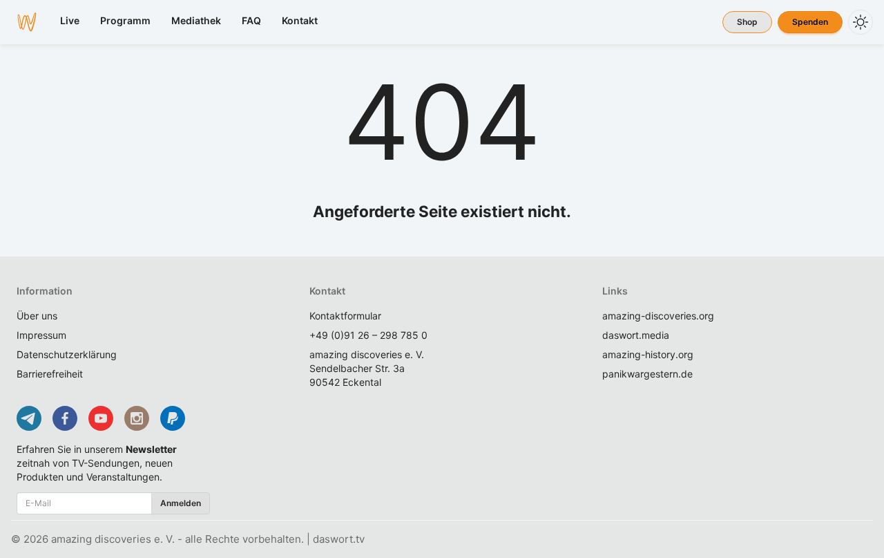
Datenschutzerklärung (67, 354)
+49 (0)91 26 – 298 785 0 (368, 335)
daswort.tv (339, 539)
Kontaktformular (345, 316)
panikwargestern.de (647, 374)
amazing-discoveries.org (658, 316)
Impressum (41, 335)
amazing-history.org (647, 354)
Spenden (810, 22)
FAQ (251, 20)
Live (69, 20)
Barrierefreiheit (50, 374)
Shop (747, 22)
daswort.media (635, 335)
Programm (125, 20)
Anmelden (180, 503)
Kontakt (300, 20)
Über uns (37, 316)
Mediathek (196, 20)
